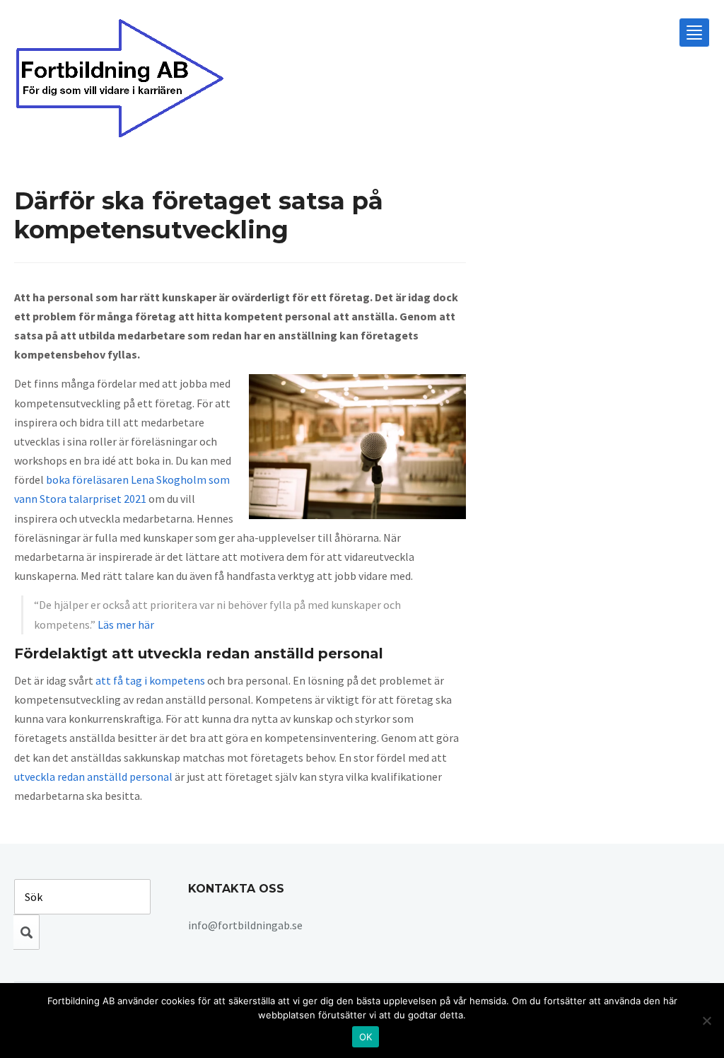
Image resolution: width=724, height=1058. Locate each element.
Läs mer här (126, 624)
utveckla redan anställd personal (93, 776)
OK (366, 1036)
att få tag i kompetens (150, 680)
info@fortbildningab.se (245, 925)
